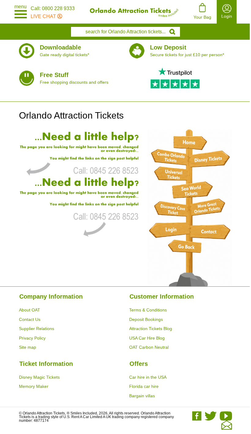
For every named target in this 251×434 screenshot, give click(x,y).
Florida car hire (144, 386)
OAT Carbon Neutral (149, 347)
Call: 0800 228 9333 (53, 8)
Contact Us (29, 319)
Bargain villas (142, 395)
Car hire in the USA (148, 377)
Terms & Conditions (148, 309)
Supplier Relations (36, 328)
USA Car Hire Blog (147, 338)
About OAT (29, 309)
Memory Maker (33, 386)
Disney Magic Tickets (39, 377)
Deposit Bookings (146, 319)
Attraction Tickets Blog (150, 328)
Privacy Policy (32, 338)
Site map (27, 347)
